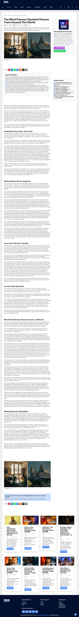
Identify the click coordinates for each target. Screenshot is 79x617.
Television (9, 15)
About (45, 7)
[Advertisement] (61, 2)
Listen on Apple (60, 47)
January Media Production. (44, 615)
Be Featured (37, 7)
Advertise (9, 7)
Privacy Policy (62, 607)
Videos (21, 7)
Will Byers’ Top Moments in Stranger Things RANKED (62, 90)
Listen (15, 7)
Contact (61, 603)
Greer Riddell (62, 604)
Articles (29, 7)
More (51, 7)
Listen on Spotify (60, 50)
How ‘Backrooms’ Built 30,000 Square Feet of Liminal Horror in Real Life (63, 84)
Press (23, 604)
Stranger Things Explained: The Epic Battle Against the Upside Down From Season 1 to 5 (63, 94)
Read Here (10, 548)
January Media (62, 606)
